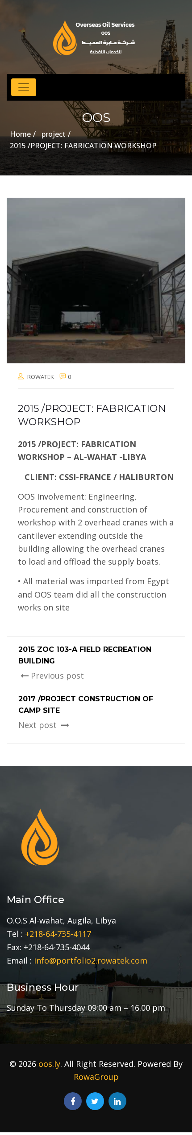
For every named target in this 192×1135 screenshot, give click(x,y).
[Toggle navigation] (23, 87)
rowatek (40, 377)
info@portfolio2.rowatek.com (90, 960)
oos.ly (49, 1063)
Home (20, 134)
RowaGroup (96, 1076)
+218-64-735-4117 (58, 933)
